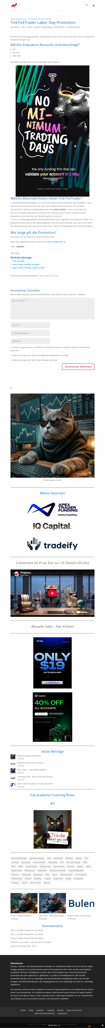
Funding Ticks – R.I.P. (27, 946)
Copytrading (52, 862)
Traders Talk (58, 879)
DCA (62, 862)
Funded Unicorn (31, 866)
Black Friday (58, 858)
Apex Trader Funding (49, 275)
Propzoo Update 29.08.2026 (29, 756)
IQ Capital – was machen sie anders (36, 942)
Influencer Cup (45, 866)
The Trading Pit (80, 875)
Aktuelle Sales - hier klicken (52, 626)
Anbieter (40, 1010)
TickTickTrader (58, 27)
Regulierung (38, 875)
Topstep (28, 879)
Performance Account (57, 870)
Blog (31, 1010)
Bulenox (79, 858)
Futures (37, 27)
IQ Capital (70, 866)
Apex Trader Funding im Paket (26, 264)
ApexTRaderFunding (37, 858)
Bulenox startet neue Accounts (30, 762)
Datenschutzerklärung (44, 1013)
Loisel (12, 946)
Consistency (25, 862)
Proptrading (46, 27)
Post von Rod (18, 261)
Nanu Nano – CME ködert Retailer (31, 770)
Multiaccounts (30, 870)
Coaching (15, 862)
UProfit (24, 883)
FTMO (20, 866)
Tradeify (47, 879)
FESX (13, 866)
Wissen (60, 1010)
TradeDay (37, 879)
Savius (55, 875)
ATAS (49, 858)
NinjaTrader (42, 870)
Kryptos (80, 866)
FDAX (85, 862)
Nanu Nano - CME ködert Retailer (51, 916)
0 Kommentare (73, 27)
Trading (50, 1010)
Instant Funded (59, 866)
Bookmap (69, 858)
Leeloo (88, 866)
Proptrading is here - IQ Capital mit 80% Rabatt (30, 19)
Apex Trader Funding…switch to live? (29, 268)
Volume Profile (35, 883)
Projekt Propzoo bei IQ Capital (30, 930)
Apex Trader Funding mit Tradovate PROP (35, 783)
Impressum (62, 1013)
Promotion (15, 875)
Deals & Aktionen (74, 1010)
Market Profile (17, 870)
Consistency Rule (39, 862)
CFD (86, 858)
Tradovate (15, 883)
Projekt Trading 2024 (76, 870)
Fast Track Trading (73, 862)
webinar (47, 883)
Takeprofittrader (66, 875)
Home (23, 1010)
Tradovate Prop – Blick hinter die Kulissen (35, 776)
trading (68, 879)
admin (17, 27)
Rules (47, 875)
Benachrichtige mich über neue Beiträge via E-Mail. (36, 360)
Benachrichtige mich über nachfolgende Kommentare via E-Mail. (41, 355)
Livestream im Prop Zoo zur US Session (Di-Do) (52, 562)
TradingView (78, 879)
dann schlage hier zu (56, 242)
